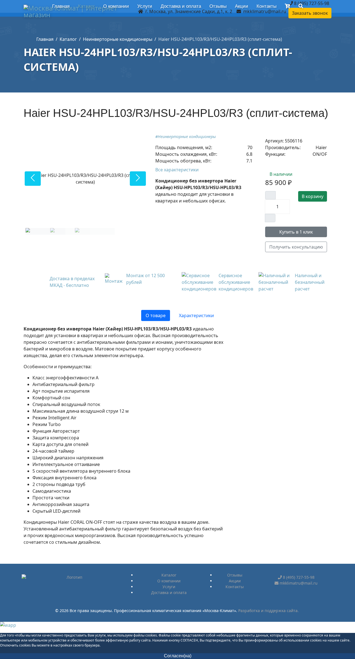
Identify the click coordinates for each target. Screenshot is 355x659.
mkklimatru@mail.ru (264, 11)
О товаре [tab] (156, 315)
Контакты (267, 6)
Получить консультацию (296, 247)
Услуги (144, 6)
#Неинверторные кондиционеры (185, 136)
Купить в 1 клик (296, 232)
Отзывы (218, 6)
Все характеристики (177, 170)
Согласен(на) (177, 655)
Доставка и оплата (181, 6)
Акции (241, 6)
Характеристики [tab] (196, 315)
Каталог (86, 6)
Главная (61, 6)
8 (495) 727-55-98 (311, 3)
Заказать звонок (310, 13)
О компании (116, 6)
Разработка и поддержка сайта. (268, 610)
